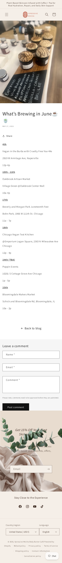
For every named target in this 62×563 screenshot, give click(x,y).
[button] (6, 14)
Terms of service (51, 546)
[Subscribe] (48, 469)
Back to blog (33, 328)
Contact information (41, 551)
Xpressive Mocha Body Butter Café (29, 542)
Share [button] (9, 135)
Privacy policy (35, 546)
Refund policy (20, 546)
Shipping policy (22, 551)
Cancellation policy (32, 556)
